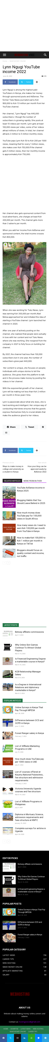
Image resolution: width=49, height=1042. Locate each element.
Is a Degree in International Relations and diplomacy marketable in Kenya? (28, 687)
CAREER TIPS (32, 1031)
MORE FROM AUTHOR (33, 481)
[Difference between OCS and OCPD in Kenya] (8, 723)
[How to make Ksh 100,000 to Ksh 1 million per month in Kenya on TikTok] (9, 540)
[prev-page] (4, 562)
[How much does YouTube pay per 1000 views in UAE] (8, 761)
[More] (37, 82)
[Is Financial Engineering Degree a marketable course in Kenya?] (8, 661)
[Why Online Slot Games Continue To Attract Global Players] (8, 647)
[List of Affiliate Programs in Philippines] (8, 804)
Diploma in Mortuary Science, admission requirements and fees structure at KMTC (29, 817)
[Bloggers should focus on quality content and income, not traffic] (9, 553)
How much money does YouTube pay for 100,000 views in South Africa (29, 515)
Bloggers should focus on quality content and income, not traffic (30, 553)
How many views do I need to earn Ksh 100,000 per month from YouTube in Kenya (31, 528)
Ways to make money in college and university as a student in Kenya (13, 469)
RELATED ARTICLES (12, 481)
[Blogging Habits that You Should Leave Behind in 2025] (9, 503)
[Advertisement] (24, 25)
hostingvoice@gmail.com (29, 1022)
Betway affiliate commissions (29, 632)
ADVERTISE (14, 1029)
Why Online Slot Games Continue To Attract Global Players (28, 647)
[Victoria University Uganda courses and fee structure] (8, 791)
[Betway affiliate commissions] (8, 634)
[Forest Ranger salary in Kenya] (8, 736)
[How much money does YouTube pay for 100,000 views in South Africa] (9, 515)
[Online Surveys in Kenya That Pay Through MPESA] (8, 709)
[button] (4, 54)
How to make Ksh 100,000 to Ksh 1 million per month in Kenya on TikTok (31, 540)
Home (5, 61)
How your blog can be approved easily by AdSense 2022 (37, 469)
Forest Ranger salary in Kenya (29, 733)
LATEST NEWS (25, 1029)
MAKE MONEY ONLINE (18, 61)
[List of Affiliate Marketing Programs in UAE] (8, 748)
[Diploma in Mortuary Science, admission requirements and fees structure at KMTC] (8, 817)
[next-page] (8, 562)
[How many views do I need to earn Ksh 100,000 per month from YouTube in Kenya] (9, 528)
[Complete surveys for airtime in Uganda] (8, 831)
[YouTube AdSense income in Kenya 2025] (9, 493)
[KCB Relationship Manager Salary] (8, 674)
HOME (5, 1029)
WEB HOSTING (38, 1029)
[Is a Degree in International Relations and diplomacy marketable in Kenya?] (8, 687)
